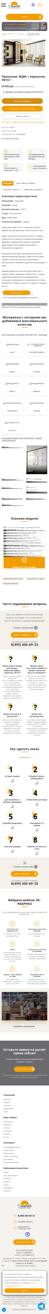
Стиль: (5, 213)
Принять (24, 1291)
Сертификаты (9, 1188)
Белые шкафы (9, 1150)
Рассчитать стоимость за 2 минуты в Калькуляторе (23, 122)
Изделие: (6, 205)
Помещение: (7, 201)
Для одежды (8, 1159)
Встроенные (8, 1122)
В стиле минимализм (11, 1162)
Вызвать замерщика (22, 101)
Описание (7, 183)
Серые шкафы (9, 1153)
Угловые (7, 1128)
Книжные (7, 1134)
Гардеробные (8, 1108)
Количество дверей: (11, 221)
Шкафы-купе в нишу (11, 1156)
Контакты (7, 1191)
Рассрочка (7, 1178)
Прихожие (7, 1099)
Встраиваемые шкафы (12, 1147)
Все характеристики (10, 138)
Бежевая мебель (11, 583)
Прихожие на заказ (35, 578)
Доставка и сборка (26, 183)
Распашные (8, 1131)
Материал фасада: (11, 209)
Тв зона (6, 1137)
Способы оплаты (11, 189)
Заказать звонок (22, 116)
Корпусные (8, 1125)
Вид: (4, 217)
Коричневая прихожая (13, 578)
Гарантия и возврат (33, 189)
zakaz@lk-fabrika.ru (25, 1222)
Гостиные (7, 1105)
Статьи (6, 1185)
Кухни (6, 1112)
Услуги (6, 1172)
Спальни (7, 1102)
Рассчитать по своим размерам (22, 109)
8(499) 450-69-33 (39, 5)
